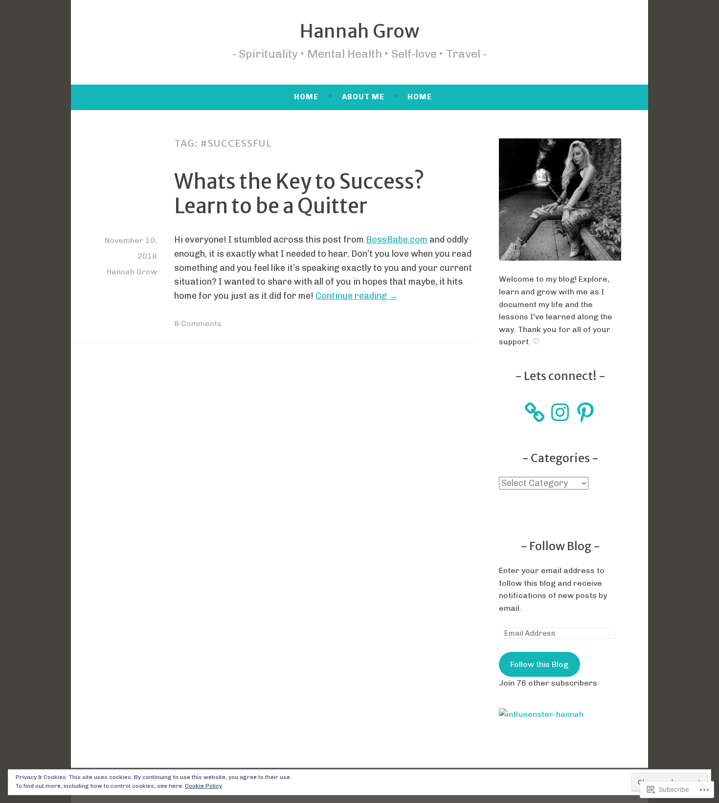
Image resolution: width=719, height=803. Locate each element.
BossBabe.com (396, 239)
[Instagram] (560, 412)
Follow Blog (561, 546)
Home (306, 96)
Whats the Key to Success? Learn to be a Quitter (299, 194)
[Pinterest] (585, 412)
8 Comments (198, 323)
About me (363, 96)
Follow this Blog (539, 664)
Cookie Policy (203, 785)
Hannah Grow (359, 31)
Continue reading (356, 295)
